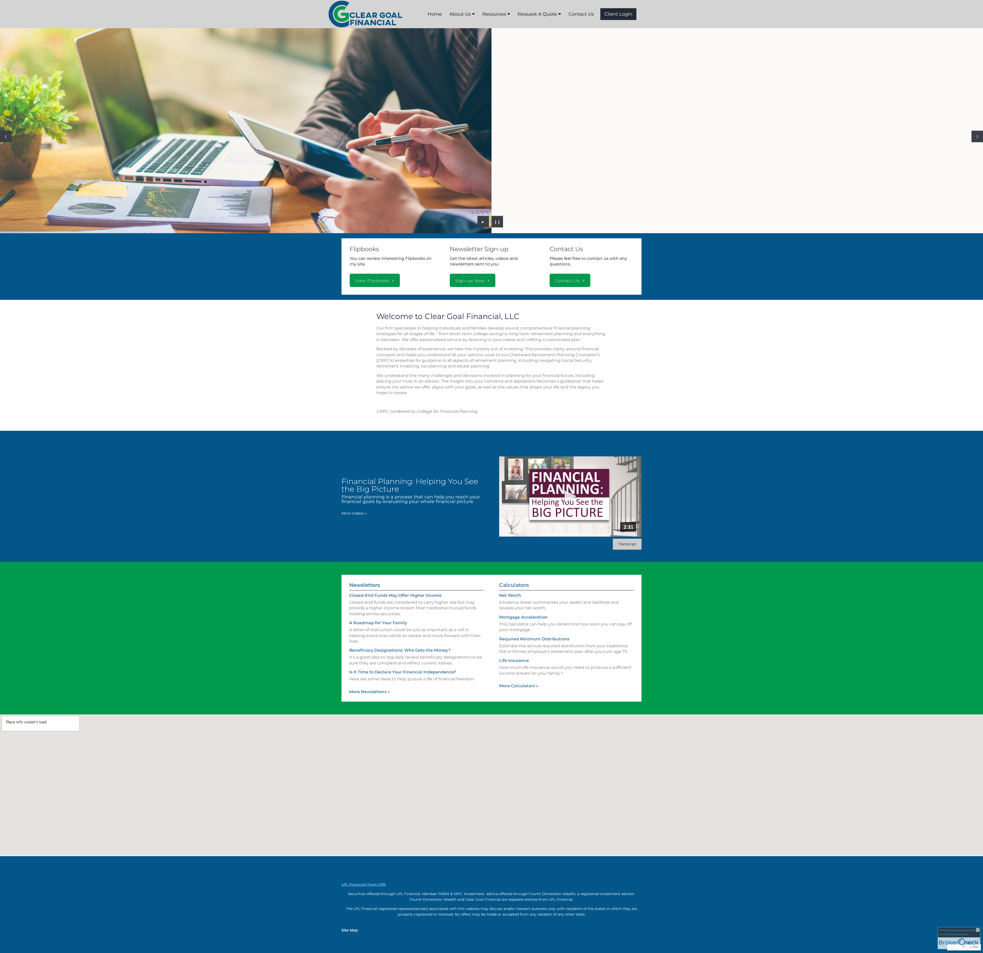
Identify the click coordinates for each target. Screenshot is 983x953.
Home (435, 14)
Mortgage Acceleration (523, 617)
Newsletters (364, 585)
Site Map (349, 930)
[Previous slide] (6, 136)
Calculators (514, 585)
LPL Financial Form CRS (363, 884)
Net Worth (510, 595)
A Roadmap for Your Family (378, 622)
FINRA (443, 893)
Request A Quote (537, 14)
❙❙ (497, 221)
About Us (460, 14)
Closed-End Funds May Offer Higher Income (395, 595)
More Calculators (518, 685)
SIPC (458, 893)
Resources (494, 14)
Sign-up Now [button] (470, 280)
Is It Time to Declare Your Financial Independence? (402, 672)
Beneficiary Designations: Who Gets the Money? (400, 650)
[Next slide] (977, 136)
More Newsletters (369, 691)
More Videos (354, 513)
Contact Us (581, 14)
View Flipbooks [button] (372, 280)
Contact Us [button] (567, 280)
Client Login (618, 14)
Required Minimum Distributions (534, 639)
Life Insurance (514, 660)
